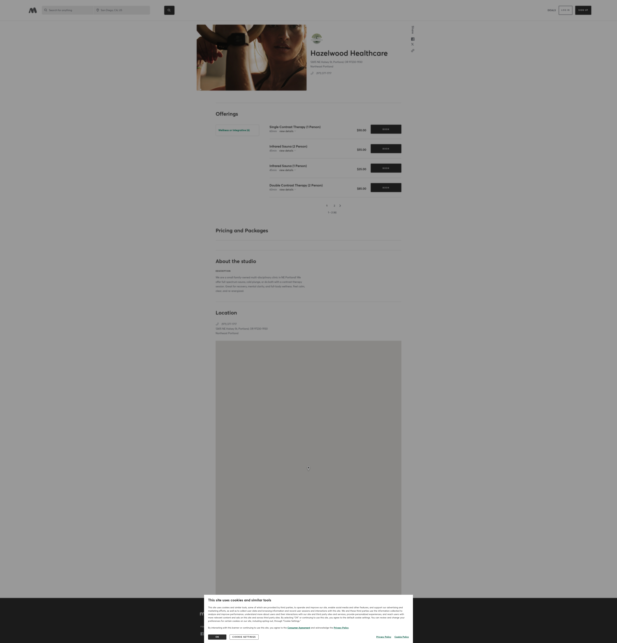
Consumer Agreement (298, 628)
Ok (217, 637)
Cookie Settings (244, 637)
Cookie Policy (401, 637)
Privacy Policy (341, 628)
